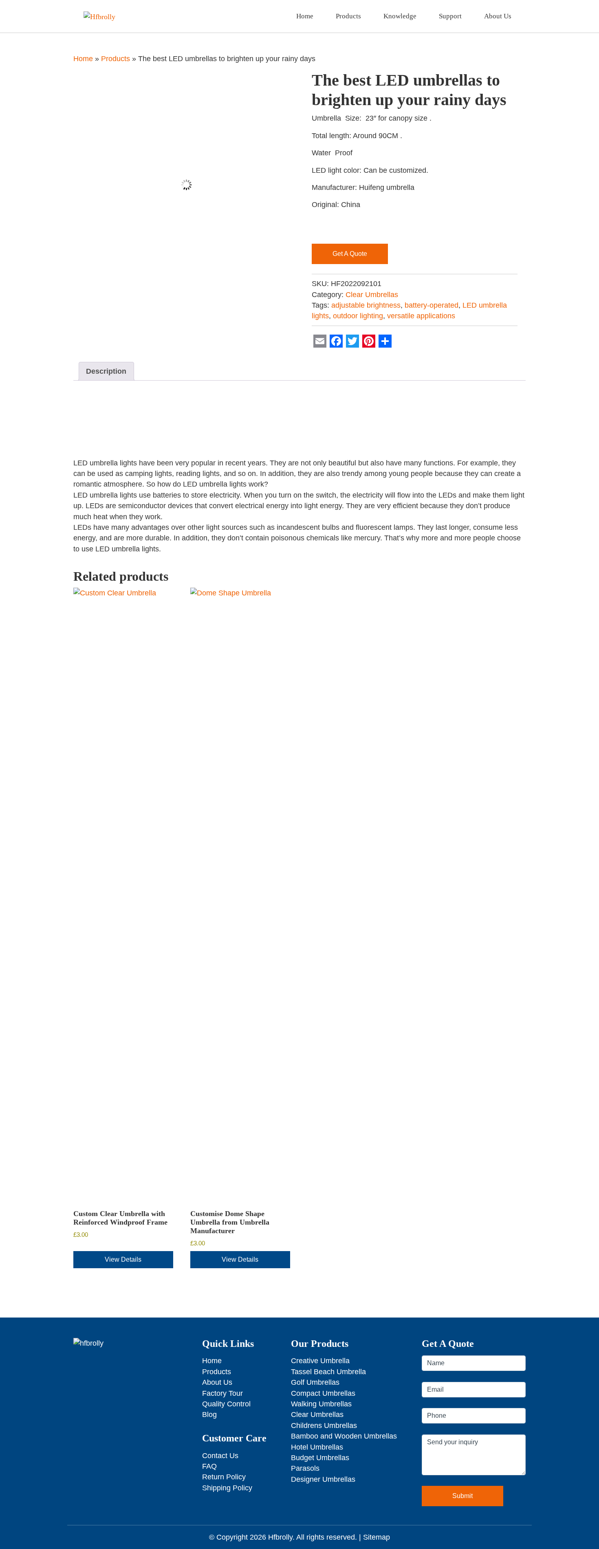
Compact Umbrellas (323, 1393)
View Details (123, 1259)
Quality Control (226, 1404)
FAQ (209, 1466)
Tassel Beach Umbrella (328, 1372)
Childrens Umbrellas (324, 1425)
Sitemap (376, 1537)
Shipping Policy (227, 1488)
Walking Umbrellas (321, 1404)
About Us (497, 16)
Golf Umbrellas (315, 1382)
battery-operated (431, 305)
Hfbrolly (280, 1537)
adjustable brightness (366, 305)
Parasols (305, 1468)
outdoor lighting (358, 316)
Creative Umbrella (320, 1361)
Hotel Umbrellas (317, 1447)
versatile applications (421, 316)
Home (304, 16)
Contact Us (220, 1456)
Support (450, 16)
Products (348, 16)
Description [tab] (106, 371)
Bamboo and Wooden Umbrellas (344, 1436)
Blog (209, 1414)
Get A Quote (350, 253)
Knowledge (399, 16)
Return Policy (224, 1477)
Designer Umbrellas (323, 1479)
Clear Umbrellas (372, 295)
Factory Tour (222, 1393)
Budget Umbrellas (320, 1458)
